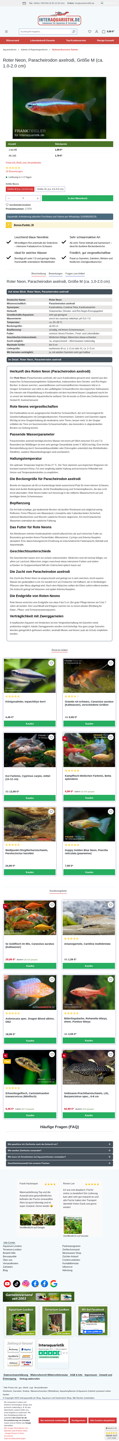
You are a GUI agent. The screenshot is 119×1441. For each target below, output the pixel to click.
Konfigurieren (78, 1420)
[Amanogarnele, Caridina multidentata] (89, 917)
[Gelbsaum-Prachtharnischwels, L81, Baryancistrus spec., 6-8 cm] (89, 1067)
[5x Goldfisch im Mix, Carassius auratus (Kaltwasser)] (30, 917)
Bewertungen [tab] (56, 273)
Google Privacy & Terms (14, 1433)
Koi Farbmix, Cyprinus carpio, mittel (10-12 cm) (27, 778)
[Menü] (6, 31)
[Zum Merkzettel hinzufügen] (51, 663)
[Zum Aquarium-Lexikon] (20, 1320)
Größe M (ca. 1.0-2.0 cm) (20, 189)
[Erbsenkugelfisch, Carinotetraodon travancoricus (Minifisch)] (30, 1067)
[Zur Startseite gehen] (59, 17)
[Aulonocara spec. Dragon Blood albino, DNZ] (30, 992)
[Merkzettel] (89, 31)
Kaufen (30, 724)
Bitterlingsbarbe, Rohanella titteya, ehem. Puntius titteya (85, 1020)
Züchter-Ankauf (70, 1256)
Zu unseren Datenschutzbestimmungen (15, 1437)
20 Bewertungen (14, 171)
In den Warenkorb (77, 198)
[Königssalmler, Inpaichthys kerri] (30, 676)
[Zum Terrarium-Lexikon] (56, 1320)
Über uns (7, 1260)
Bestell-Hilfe (9, 1253)
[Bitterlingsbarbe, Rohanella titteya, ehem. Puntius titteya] (89, 992)
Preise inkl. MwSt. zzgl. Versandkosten (23, 162)
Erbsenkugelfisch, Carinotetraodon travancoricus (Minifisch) (27, 1095)
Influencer (67, 1267)
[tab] (38, 273)
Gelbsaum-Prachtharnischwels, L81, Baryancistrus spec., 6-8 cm (86, 1095)
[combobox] (44, 32)
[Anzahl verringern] (9, 198)
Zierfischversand (71, 1249)
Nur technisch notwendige (53, 1420)
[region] (59, 108)
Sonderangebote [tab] (58, 891)
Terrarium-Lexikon (12, 1249)
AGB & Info (76, 1375)
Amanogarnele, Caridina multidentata (87, 943)
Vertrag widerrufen (29, 1379)
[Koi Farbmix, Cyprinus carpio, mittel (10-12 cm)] (30, 750)
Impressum (91, 1375)
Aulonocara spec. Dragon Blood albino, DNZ (30, 1020)
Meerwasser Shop (71, 1253)
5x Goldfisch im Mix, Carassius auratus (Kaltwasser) (30, 945)
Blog (5, 1270)
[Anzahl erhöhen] (38, 198)
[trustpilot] (53, 1350)
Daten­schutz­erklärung (16, 1375)
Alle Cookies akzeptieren (102, 1420)
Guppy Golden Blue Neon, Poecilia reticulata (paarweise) (86, 852)
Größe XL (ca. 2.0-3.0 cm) (50, 189)
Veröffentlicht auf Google (31, 1227)
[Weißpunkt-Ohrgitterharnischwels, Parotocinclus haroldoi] (30, 824)
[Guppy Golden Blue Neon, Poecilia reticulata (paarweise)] (89, 824)
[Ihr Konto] (96, 31)
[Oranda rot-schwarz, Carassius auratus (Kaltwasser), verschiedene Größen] (89, 676)
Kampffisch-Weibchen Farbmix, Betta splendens (88, 777)
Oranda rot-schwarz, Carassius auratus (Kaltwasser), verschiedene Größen (89, 703)
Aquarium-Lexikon (12, 1246)
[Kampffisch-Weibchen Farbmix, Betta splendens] (89, 750)
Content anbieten (71, 1260)
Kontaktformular (70, 1263)
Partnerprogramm (71, 1246)
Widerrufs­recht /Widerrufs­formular (49, 1375)
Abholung (67, 1270)
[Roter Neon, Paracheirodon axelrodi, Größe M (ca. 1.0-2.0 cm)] (59, 108)
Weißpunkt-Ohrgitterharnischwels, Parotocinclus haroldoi (26, 852)
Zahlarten (8, 1267)
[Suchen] (73, 32)
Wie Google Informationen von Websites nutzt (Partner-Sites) (16, 1429)
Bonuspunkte (10, 1256)
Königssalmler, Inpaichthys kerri (25, 701)
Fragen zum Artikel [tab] (75, 273)
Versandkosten (10, 1263)
